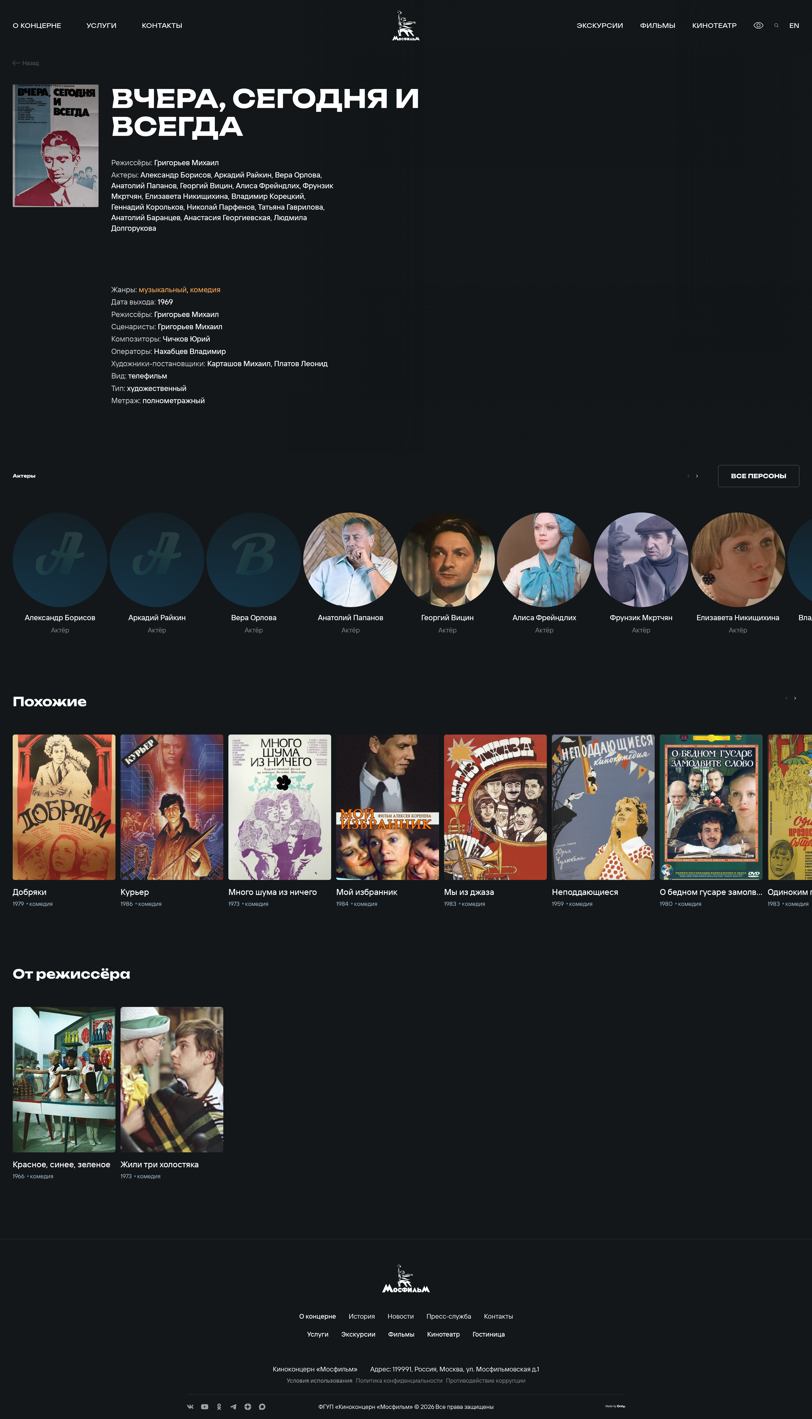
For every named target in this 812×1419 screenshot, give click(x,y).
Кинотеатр (714, 25)
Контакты (162, 25)
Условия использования (320, 1380)
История (362, 1316)
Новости (401, 1316)
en (794, 25)
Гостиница (489, 1334)
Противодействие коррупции (485, 1380)
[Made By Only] (615, 1406)
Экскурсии (600, 25)
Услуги (101, 25)
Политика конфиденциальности (399, 1380)
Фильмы (657, 25)
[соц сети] (190, 1407)
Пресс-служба (449, 1316)
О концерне (37, 25)
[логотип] (406, 25)
